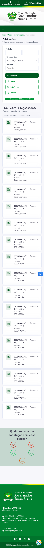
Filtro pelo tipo (11, 57)
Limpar (12, 81)
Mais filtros (14, 87)
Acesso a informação (16, 35)
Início (4, 35)
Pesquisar (13, 75)
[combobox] (22, 60)
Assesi (13, 545)
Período (9, 49)
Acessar (33, 122)
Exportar (13, 93)
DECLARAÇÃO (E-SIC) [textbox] (15, 60)
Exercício (9, 65)
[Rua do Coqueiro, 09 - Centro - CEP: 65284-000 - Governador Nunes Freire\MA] (22, 474)
